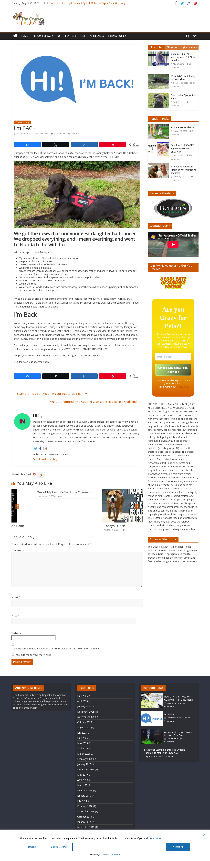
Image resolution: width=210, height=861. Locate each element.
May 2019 (82, 774)
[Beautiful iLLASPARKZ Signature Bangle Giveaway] (159, 143)
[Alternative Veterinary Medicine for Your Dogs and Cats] (159, 165)
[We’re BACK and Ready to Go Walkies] (159, 73)
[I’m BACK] (152, 712)
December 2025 (85, 711)
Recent (174, 47)
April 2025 (82, 748)
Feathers (70, 35)
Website (16, 633)
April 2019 (82, 779)
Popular (157, 47)
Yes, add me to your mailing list (33, 654)
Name (15, 597)
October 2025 (84, 722)
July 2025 (82, 732)
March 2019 (83, 785)
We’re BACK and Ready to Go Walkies (183, 78)
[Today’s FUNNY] (111, 491)
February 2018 (85, 806)
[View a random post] (195, 35)
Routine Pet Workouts (182, 127)
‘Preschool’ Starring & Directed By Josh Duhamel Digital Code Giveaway (164, 751)
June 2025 (82, 737)
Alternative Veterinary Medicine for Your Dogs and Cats (183, 169)
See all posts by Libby (45, 459)
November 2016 (85, 811)
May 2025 (82, 743)
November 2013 (85, 827)
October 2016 (84, 816)
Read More (155, 838)
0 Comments (60, 133)
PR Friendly (96, 35)
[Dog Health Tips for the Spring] (159, 92)
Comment (17, 550)
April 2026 (82, 701)
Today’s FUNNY (91, 526)
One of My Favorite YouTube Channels (40, 492)
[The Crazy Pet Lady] (15, 36)
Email (15, 616)
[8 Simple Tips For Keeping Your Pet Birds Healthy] (159, 51)
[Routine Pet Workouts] (159, 125)
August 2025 (84, 727)
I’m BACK (169, 714)
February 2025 (85, 758)
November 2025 (85, 716)
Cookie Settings (59, 846)
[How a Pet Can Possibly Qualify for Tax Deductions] (152, 695)
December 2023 (85, 769)
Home (24, 35)
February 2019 (85, 790)
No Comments (168, 756)
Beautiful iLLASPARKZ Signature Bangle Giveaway (182, 148)
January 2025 (84, 764)
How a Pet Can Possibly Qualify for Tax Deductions (178, 698)
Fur (59, 35)
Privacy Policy (117, 35)
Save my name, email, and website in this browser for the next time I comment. (56, 648)
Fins (82, 35)
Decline (32, 846)
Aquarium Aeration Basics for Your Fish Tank (178, 733)
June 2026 (82, 695)
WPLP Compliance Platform (109, 855)
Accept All (178, 846)
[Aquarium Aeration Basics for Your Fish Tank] (152, 730)
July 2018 (82, 800)
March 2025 (83, 753)
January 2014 (84, 821)
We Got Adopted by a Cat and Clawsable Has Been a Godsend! (95, 402)
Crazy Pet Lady (43, 35)
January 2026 (84, 706)
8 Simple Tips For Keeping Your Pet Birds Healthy (50, 394)
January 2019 (84, 795)
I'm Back (75, 133)
